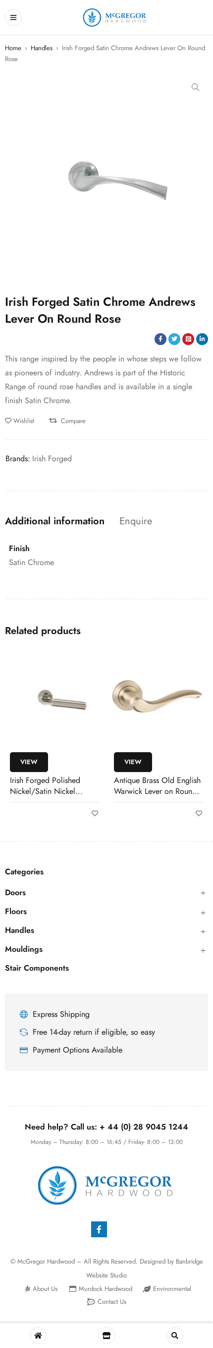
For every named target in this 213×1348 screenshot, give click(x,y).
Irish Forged (52, 458)
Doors (15, 892)
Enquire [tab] (135, 521)
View (29, 762)
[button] (195, 87)
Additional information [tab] (55, 521)
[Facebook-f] (99, 1229)
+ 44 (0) (144, 1127)
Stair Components (37, 968)
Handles (42, 48)
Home (13, 48)
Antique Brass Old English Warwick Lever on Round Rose (157, 791)
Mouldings (24, 949)
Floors (16, 911)
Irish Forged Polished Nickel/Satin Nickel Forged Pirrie (45, 791)
